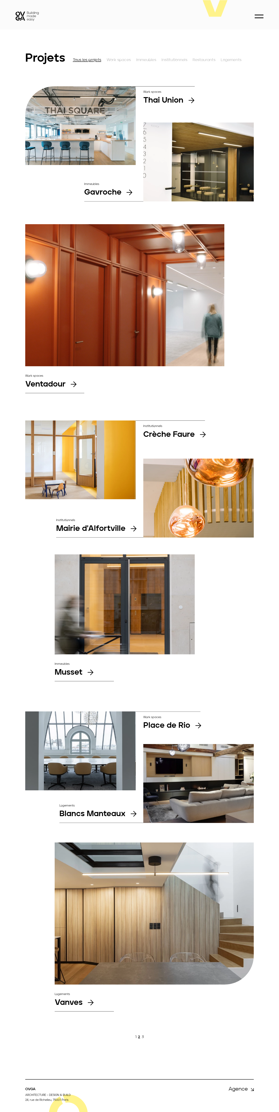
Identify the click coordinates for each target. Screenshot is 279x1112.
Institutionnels (174, 60)
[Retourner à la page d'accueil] (27, 16)
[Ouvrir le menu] (259, 16)
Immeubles (146, 60)
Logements (231, 60)
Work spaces (119, 60)
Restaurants (204, 60)
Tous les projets (87, 60)
